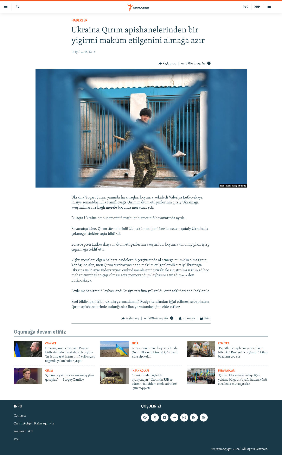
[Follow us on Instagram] (184, 417)
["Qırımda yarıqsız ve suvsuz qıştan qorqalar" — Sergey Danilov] (28, 376)
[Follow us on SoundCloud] (174, 417)
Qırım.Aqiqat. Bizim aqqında (34, 423)
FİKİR (135, 343)
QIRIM (49, 370)
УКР (257, 7)
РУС (245, 7)
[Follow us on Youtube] (164, 417)
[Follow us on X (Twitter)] (155, 417)
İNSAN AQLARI (140, 370)
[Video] (269, 7)
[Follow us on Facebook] (145, 417)
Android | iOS (23, 431)
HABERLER (79, 21)
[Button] (168, 63)
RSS (17, 439)
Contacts (20, 415)
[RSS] (194, 417)
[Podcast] (203, 417)
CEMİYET (50, 343)
